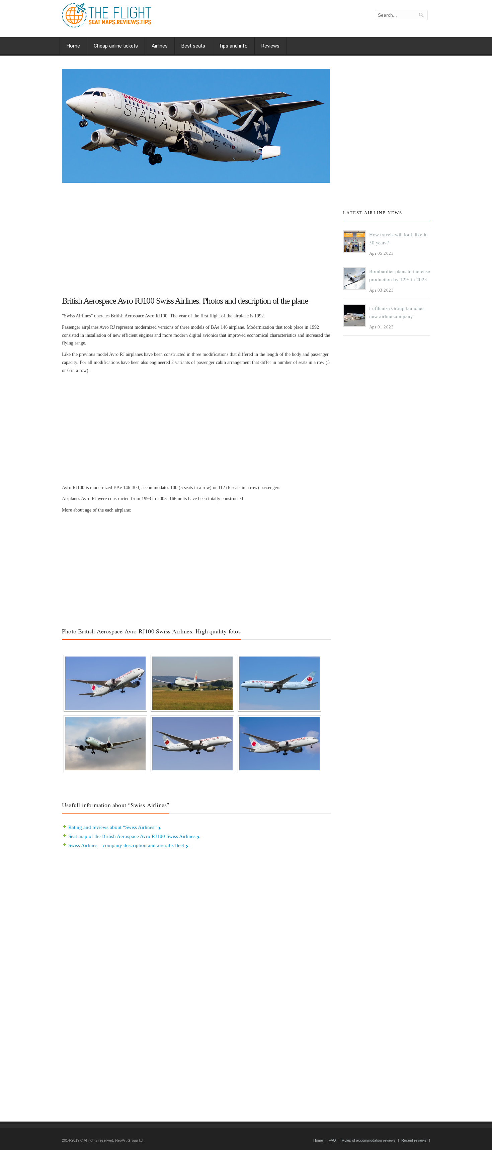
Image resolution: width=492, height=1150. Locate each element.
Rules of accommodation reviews (369, 1140)
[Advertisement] (196, 236)
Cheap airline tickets (116, 46)
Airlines (160, 46)
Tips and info (233, 46)
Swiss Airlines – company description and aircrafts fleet (126, 845)
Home (73, 46)
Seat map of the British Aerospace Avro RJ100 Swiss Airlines (131, 836)
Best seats (193, 46)
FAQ (332, 1140)
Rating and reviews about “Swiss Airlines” (112, 827)
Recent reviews (414, 1140)
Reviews (270, 46)
